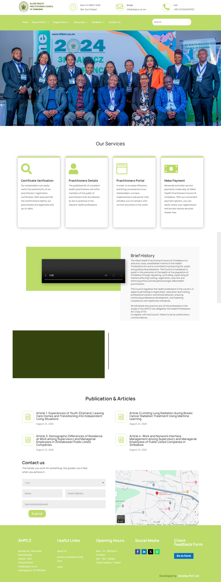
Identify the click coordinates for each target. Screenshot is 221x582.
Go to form (184, 556)
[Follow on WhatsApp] (157, 551)
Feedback (97, 22)
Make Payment (174, 180)
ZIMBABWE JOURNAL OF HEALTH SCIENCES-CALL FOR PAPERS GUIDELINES (58, 353)
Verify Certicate (37, 218)
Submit (37, 513)
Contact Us (114, 22)
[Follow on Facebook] (137, 551)
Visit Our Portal (133, 214)
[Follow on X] (150, 551)
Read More (30, 98)
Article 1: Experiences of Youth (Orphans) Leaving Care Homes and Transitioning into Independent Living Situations (70, 416)
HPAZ (60, 567)
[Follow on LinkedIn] (144, 551)
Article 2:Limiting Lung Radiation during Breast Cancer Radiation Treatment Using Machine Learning (161, 416)
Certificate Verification (37, 180)
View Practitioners (85, 214)
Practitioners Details (83, 180)
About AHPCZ (39, 22)
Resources (79, 22)
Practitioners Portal (130, 180)
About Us (62, 551)
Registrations (60, 22)
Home (25, 22)
